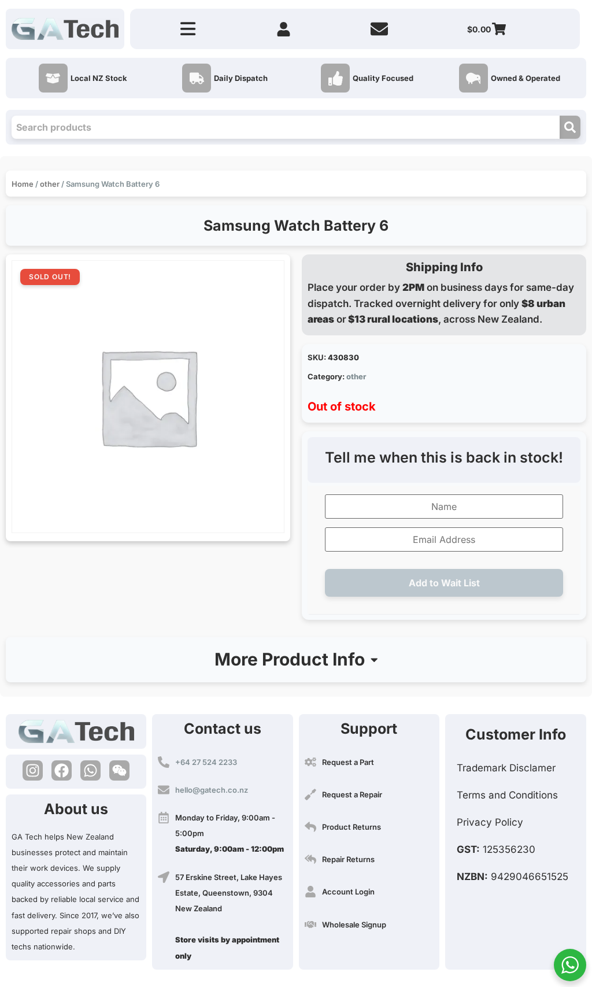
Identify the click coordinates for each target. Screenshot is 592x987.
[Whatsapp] (90, 770)
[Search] (570, 127)
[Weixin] (119, 770)
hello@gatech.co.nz (211, 789)
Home (23, 183)
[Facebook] (61, 770)
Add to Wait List (444, 583)
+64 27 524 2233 (206, 762)
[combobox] (286, 127)
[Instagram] (33, 770)
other (50, 183)
